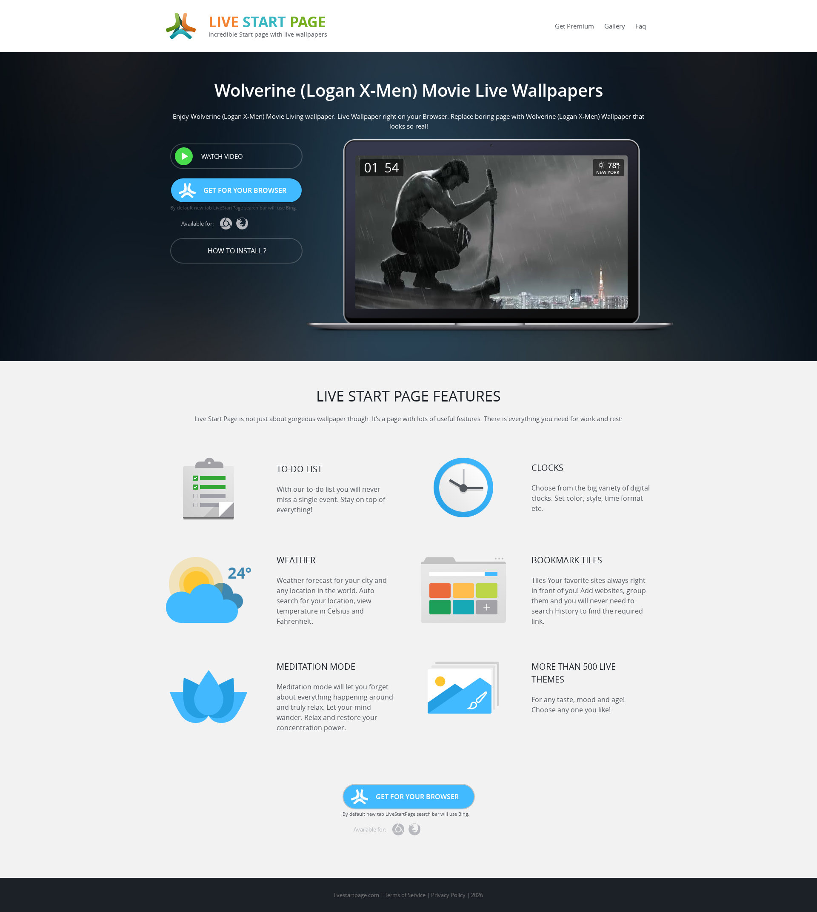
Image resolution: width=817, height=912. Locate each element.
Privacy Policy (448, 895)
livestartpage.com (356, 895)
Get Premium (574, 26)
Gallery (614, 26)
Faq (640, 26)
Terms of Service (405, 895)
